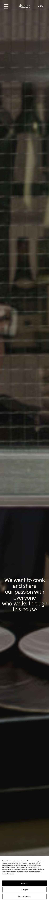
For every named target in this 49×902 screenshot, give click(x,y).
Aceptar (24, 883)
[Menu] (6, 6)
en (41, 6)
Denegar (24, 890)
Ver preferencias (24, 896)
